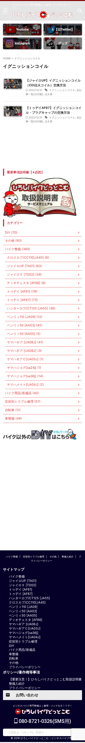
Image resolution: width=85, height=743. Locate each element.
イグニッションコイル (62, 90)
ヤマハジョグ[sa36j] (23, 633)
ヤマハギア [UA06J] (23, 624)
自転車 (13, 658)
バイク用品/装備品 (22, 650)
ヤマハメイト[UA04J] (25, 637)
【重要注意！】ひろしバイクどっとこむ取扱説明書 (45, 679)
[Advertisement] (42, 490)
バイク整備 (12, 556)
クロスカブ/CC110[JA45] (27, 602)
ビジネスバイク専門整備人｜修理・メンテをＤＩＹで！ (42, 705)
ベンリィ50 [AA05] (23, 615)
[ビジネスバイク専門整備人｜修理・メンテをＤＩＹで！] (42, 15)
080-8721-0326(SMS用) (44, 721)
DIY (11, 646)
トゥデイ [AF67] (21, 594)
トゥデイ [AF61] (20, 589)
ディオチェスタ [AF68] (25, 620)
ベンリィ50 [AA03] (23, 611)
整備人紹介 (68, 556)
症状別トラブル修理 (33, 556)
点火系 (48, 94)
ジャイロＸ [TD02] (22, 585)
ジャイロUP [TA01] (23, 581)
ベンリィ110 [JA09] (23, 607)
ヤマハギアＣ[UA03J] (25, 628)
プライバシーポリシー (25, 667)
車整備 (13, 654)
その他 (53, 556)
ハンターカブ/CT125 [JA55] (29, 598)
